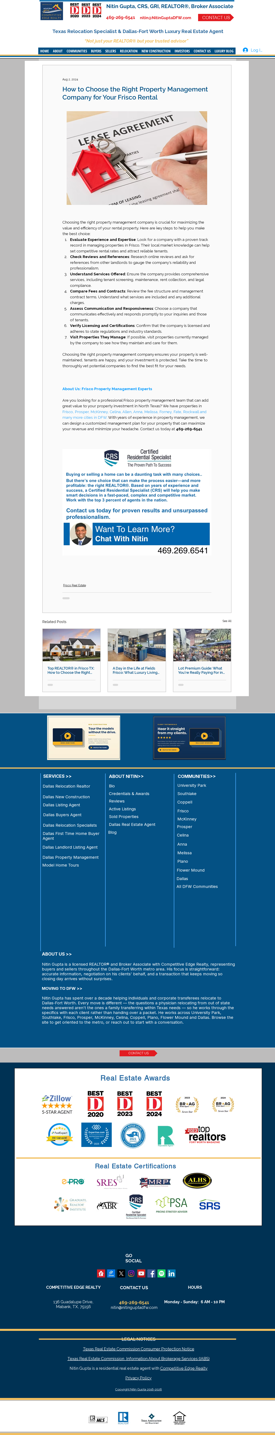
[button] (58, 51)
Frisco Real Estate (74, 585)
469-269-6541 (120, 17)
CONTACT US (134, 1287)
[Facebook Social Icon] (151, 1273)
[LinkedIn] (171, 1273)
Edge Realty (196, 1368)
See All (227, 621)
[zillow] (111, 1273)
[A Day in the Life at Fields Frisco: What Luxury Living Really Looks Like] (137, 645)
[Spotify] (161, 1273)
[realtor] (101, 1273)
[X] (121, 1273)
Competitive (172, 1368)
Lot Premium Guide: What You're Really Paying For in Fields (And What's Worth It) (201, 670)
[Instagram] (131, 1273)
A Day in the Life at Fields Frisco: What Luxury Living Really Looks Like (135, 670)
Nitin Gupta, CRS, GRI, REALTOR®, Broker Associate (169, 6)
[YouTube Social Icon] (141, 1273)
